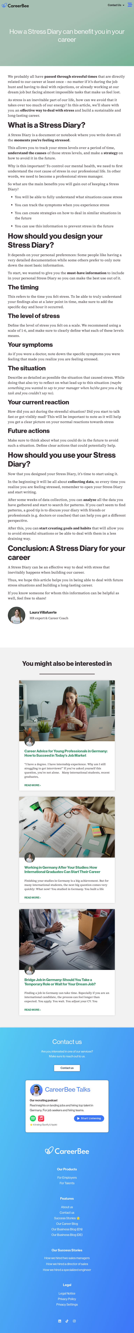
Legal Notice (67, 1293)
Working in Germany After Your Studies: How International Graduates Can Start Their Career (62, 869)
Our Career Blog (67, 1224)
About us (67, 1207)
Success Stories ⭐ (67, 1218)
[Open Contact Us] (123, 5)
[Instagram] (74, 1321)
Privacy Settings (67, 1304)
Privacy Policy (67, 1299)
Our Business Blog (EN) (67, 1229)
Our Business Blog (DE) (67, 1235)
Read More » (32, 785)
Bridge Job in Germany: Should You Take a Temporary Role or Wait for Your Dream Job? (60, 982)
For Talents (67, 1183)
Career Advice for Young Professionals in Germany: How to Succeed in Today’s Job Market (65, 753)
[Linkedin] (59, 1321)
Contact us (67, 1212)
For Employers (67, 1177)
